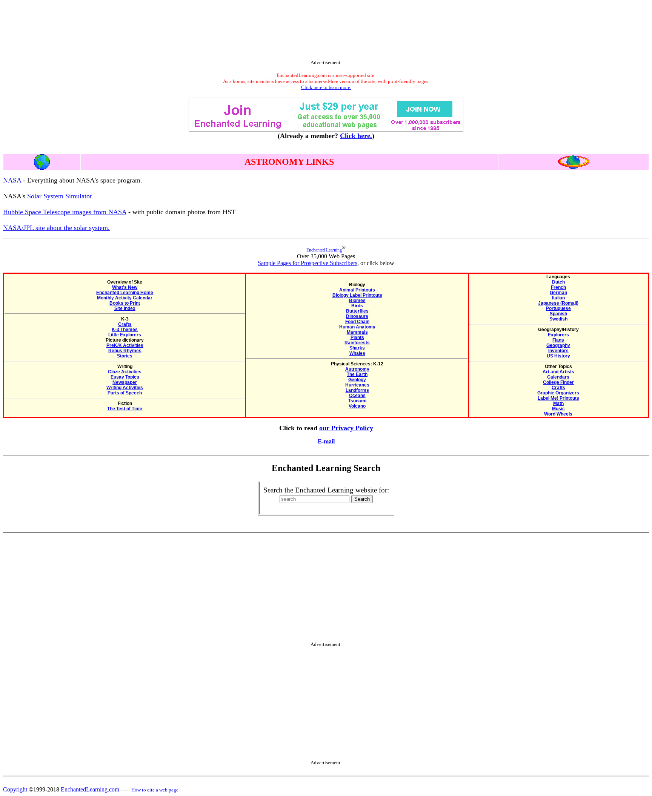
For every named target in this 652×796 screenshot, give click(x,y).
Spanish (558, 313)
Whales (357, 353)
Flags (558, 340)
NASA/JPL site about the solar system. (56, 228)
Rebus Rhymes (124, 350)
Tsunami (357, 400)
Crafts (125, 324)
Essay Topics (125, 377)
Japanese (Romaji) (558, 303)
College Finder (558, 382)
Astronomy (357, 369)
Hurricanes (357, 385)
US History (558, 356)
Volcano (357, 406)
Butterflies (357, 311)
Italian (558, 298)
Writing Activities (124, 387)
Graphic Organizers (558, 393)
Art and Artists (558, 371)
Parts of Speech (125, 393)
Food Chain (357, 321)
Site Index (124, 308)
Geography (558, 345)
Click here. (356, 136)
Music (558, 408)
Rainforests (357, 342)
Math (558, 403)
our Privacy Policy (346, 428)
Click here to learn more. (326, 87)
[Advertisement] (326, 31)
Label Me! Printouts (558, 398)
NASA (12, 180)
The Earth (357, 374)
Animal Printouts (357, 290)
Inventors (558, 350)
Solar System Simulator (59, 196)
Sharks (357, 348)
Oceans (357, 395)
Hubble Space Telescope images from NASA (64, 212)
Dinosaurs (357, 316)
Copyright (15, 789)
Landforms (357, 390)
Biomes (357, 300)
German (558, 292)
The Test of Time (124, 408)
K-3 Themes (125, 329)
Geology (357, 379)
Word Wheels (558, 414)
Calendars (558, 377)
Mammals (357, 332)
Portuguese (558, 308)
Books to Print (124, 303)
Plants (357, 337)
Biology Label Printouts (357, 295)
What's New (124, 287)
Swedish (558, 319)
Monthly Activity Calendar (124, 298)
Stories (124, 356)
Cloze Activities (124, 371)
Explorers (558, 334)
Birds (357, 305)
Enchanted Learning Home (124, 292)
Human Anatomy (357, 327)
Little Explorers (124, 334)
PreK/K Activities (124, 345)
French (558, 287)
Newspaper (124, 382)
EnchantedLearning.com (90, 789)
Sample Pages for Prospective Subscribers (307, 263)
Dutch (558, 282)
